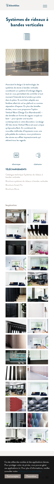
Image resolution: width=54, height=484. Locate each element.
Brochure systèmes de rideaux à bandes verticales (27, 181)
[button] (50, 454)
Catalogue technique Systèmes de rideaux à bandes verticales (24, 176)
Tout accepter (13, 476)
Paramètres (31, 476)
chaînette (38, 164)
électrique (16, 164)
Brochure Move (12, 189)
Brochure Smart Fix (14, 185)
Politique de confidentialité (29, 471)
